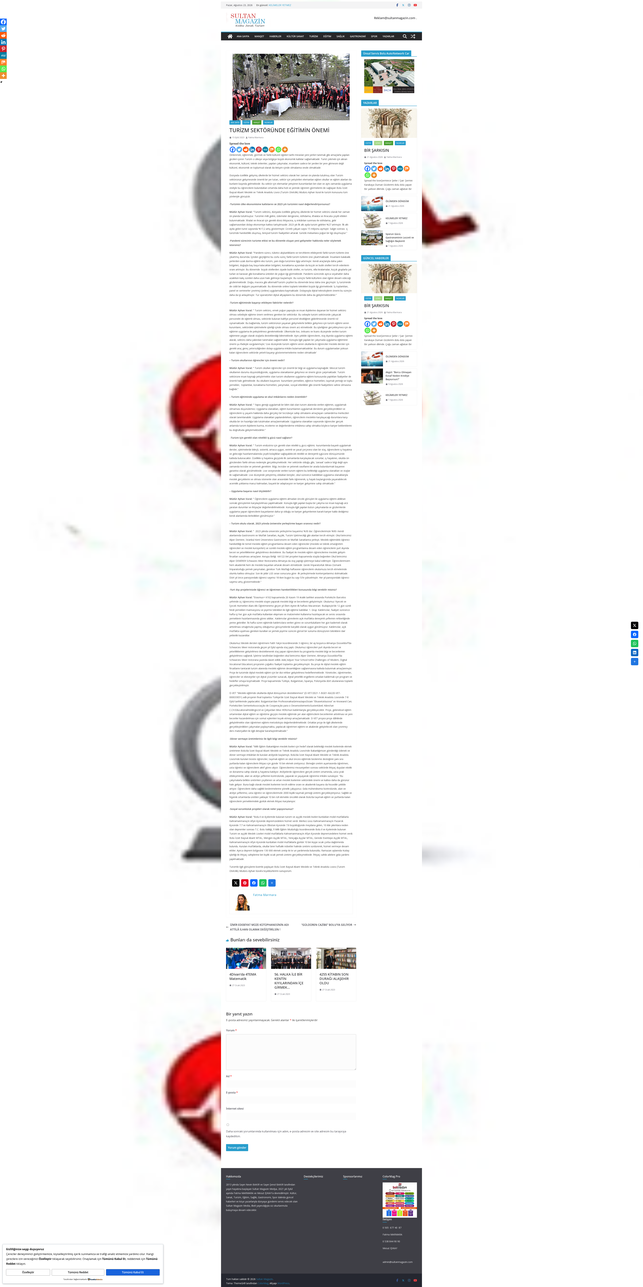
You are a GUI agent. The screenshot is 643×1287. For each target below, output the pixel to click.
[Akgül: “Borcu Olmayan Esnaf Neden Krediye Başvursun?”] (372, 378)
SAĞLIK (341, 36)
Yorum (231, 1030)
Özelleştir (28, 1272)
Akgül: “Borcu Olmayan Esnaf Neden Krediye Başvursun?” (398, 376)
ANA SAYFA (243, 36)
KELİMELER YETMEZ (396, 218)
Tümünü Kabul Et (133, 1272)
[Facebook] (233, 149)
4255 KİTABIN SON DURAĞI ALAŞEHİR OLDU (334, 978)
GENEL (378, 143)
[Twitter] (239, 149)
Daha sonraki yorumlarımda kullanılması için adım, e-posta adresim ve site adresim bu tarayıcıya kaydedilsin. (286, 1134)
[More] (285, 149)
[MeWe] (265, 149)
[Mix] (272, 149)
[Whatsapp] (278, 149)
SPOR (374, 36)
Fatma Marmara (255, 137)
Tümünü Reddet (78, 1272)
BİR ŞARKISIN (376, 150)
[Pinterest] (259, 149)
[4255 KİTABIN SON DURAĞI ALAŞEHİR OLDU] (336, 950)
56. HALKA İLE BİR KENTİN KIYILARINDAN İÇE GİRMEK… (288, 981)
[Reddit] (246, 149)
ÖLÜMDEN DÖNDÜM (281, 5)
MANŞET (259, 36)
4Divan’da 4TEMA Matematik (242, 976)
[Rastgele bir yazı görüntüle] (413, 36)
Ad (229, 1076)
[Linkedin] (252, 149)
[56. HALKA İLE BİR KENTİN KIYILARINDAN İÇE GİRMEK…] (291, 950)
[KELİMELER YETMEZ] (372, 220)
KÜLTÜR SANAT (295, 36)
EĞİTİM (327, 36)
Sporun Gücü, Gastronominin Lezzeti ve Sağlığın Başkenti (400, 237)
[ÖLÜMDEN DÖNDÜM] (372, 203)
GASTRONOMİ (358, 36)
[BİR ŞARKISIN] (389, 123)
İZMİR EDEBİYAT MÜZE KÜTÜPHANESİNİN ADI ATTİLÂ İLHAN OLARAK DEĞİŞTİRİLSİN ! (259, 927)
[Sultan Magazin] (230, 36)
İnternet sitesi (235, 1108)
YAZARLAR (388, 36)
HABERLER (275, 36)
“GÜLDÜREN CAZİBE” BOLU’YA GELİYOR (326, 925)
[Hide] (1, 82)
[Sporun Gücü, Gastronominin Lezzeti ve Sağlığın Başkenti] (372, 240)
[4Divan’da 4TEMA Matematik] (246, 950)
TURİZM (313, 36)
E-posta (232, 1092)
